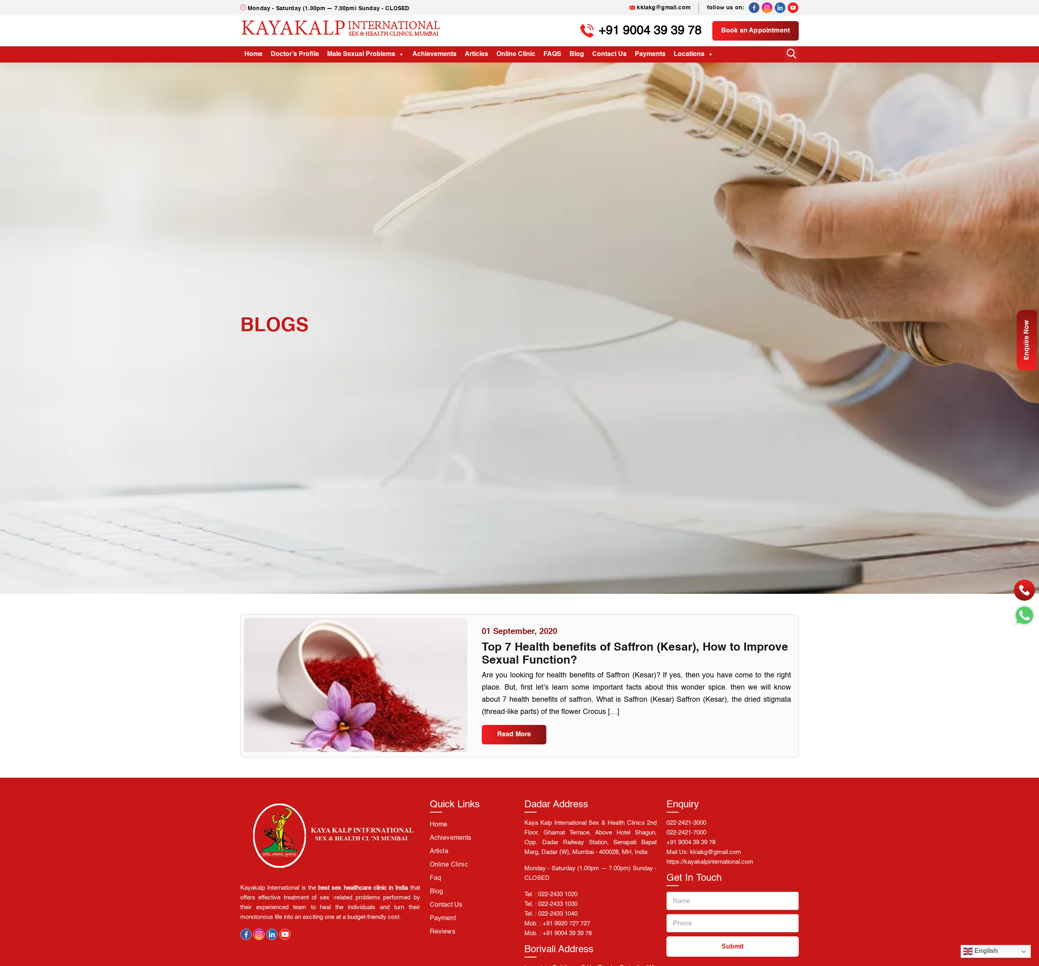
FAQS (552, 54)
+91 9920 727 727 (566, 924)
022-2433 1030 (558, 904)
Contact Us (609, 54)
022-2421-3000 (686, 823)
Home (253, 54)
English (985, 950)
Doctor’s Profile (295, 54)
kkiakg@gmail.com (663, 8)
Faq (435, 878)
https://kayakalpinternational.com (709, 862)
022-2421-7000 (686, 833)
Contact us (446, 905)
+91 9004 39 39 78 (650, 31)
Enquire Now (1027, 340)
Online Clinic (515, 54)
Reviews (442, 932)
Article (439, 851)
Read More (514, 734)
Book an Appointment (755, 31)
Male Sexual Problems (361, 54)
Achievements (434, 54)
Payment (443, 918)
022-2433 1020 (558, 894)
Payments (650, 54)
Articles (476, 54)
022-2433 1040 (558, 914)
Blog (576, 54)
